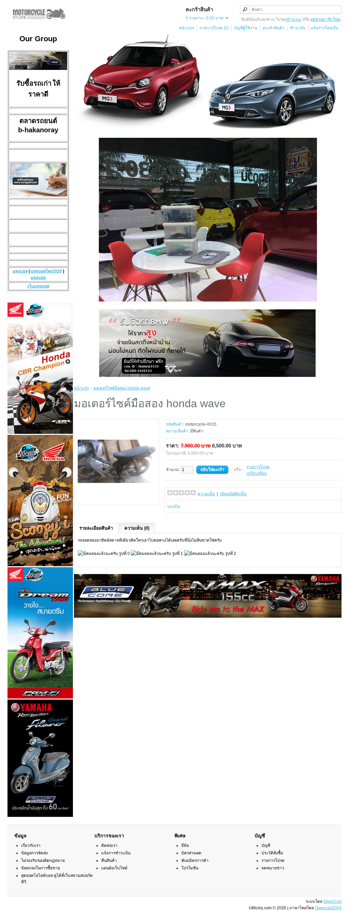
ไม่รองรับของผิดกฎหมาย (43, 860)
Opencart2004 (328, 908)
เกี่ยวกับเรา (31, 845)
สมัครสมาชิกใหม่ (325, 19)
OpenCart (332, 901)
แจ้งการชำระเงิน (116, 853)
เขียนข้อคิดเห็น (233, 493)
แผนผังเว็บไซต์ (114, 868)
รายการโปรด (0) (214, 28)
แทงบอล (20, 271)
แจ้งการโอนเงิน (324, 28)
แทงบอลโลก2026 (46, 271)
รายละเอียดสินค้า (96, 528)
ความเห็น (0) (136, 528)
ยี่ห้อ (185, 845)
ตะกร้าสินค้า (274, 28)
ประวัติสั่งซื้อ (272, 853)
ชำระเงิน (297, 28)
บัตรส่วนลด (191, 853)
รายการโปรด (258, 467)
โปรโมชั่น (189, 868)
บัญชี (265, 845)
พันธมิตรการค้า (195, 860)
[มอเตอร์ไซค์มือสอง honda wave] (116, 499)
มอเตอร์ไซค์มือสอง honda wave (121, 388)
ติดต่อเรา (109, 845)
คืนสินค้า (109, 860)
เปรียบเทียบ (256, 473)
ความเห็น (206, 493)
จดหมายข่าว (272, 868)
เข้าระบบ (293, 19)
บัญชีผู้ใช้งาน (245, 28)
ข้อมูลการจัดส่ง (34, 853)
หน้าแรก (186, 28)
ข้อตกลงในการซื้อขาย (40, 868)
